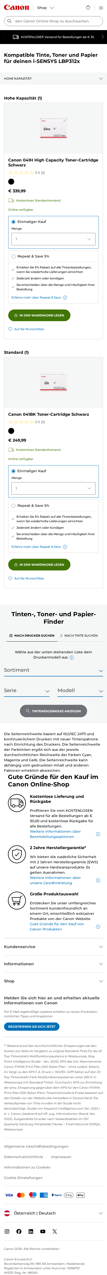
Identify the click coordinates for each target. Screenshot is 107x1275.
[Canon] (16, 7)
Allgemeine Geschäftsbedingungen (36, 1146)
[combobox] (53, 21)
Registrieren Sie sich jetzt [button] (31, 1026)
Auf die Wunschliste (29, 329)
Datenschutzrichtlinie (23, 1157)
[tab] (31, 635)
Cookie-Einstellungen (23, 1177)
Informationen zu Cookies (27, 1167)
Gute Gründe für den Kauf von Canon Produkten (57, 926)
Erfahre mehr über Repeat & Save (36, 297)
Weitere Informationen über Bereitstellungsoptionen (55, 834)
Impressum (61, 1157)
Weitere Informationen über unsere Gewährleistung (55, 880)
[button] (72, 658)
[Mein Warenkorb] (88, 7)
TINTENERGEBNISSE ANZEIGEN (56, 711)
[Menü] (101, 7)
